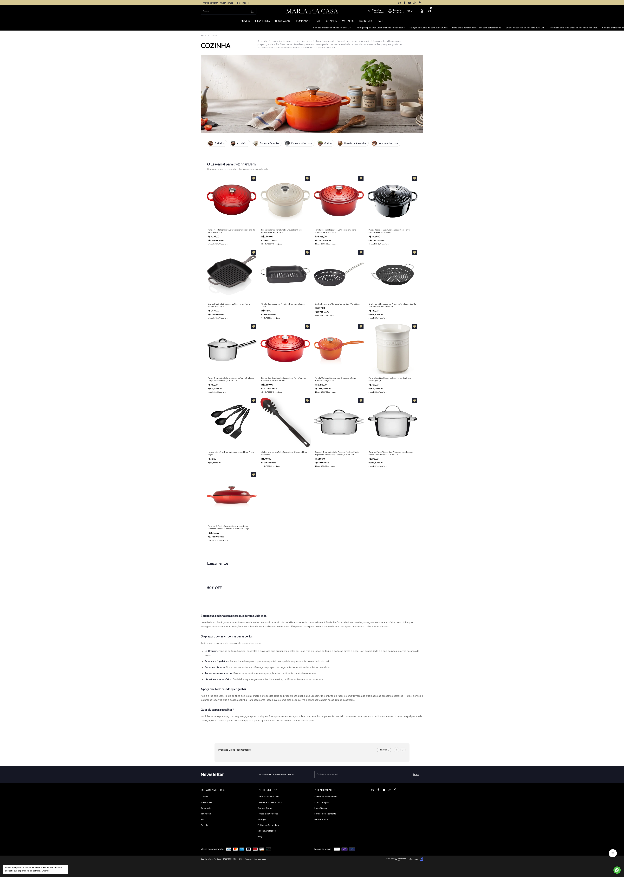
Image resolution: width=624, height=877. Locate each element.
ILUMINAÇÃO (303, 20)
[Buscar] (253, 11)
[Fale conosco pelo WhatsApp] (617, 870)
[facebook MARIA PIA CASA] (404, 2)
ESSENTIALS (365, 20)
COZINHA (331, 20)
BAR (318, 20)
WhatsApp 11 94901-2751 (378, 11)
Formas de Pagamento (325, 814)
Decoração (206, 808)
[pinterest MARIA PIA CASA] (419, 2)
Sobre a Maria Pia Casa (269, 796)
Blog (260, 836)
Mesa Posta (206, 802)
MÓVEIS (245, 20)
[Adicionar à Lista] (253, 178)
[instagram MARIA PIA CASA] (399, 2)
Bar (202, 819)
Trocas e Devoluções (268, 814)
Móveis (204, 796)
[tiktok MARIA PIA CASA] (414, 2)
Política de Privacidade (269, 825)
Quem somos (226, 3)
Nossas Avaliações (267, 831)
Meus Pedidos (321, 819)
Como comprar (210, 3)
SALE (380, 20)
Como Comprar (321, 802)
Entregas (262, 819)
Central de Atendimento (325, 796)
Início (203, 35)
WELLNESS (348, 20)
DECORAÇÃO (282, 20)
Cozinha (204, 825)
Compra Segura (265, 808)
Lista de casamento (398, 11)
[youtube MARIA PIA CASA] (409, 2)
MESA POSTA (262, 20)
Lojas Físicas (320, 808)
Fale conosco (242, 3)
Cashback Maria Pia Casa (270, 802)
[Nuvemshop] (396, 859)
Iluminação (206, 814)
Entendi (45, 871)
